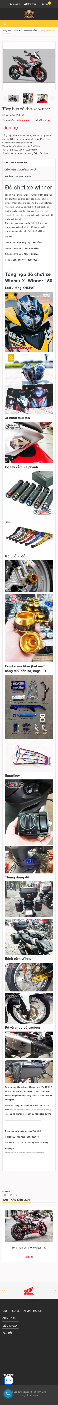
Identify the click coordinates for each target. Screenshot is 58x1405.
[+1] (17, 1194)
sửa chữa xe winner (21, 1109)
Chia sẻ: (6, 1191)
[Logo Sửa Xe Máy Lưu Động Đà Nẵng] (29, 14)
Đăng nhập (31, 3)
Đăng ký (17, 3)
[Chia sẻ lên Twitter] (11, 1194)
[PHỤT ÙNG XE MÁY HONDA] (29, 1291)
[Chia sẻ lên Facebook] (5, 1194)
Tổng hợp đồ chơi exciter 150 (29, 1247)
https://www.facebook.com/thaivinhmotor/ (24, 1152)
